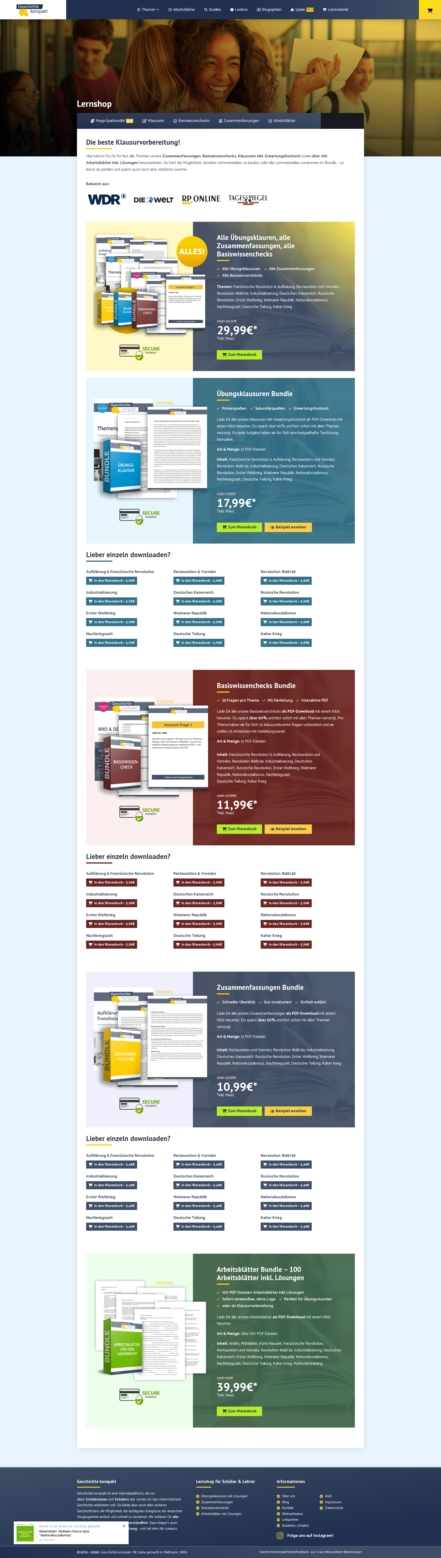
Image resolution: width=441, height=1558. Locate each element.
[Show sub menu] (158, 10)
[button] (239, 355)
